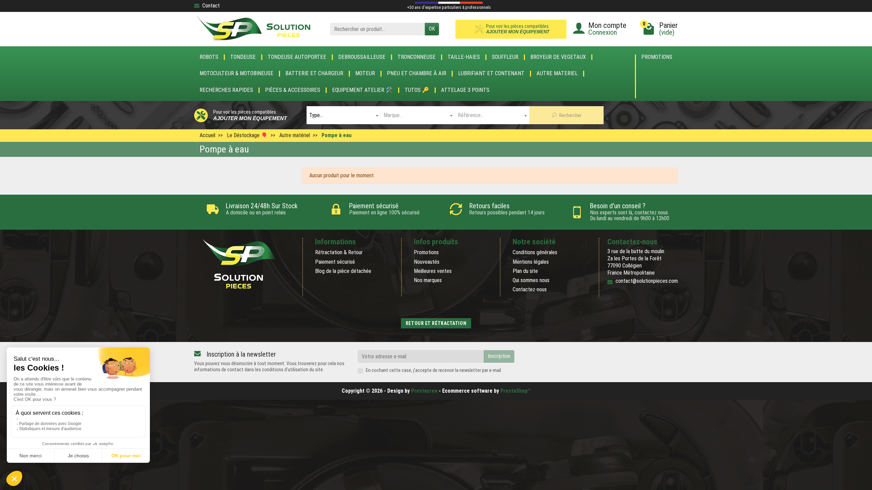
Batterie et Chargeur (314, 73)
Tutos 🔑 (417, 90)
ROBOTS (209, 57)
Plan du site (525, 271)
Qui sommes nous (531, 280)
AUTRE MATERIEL (557, 73)
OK (432, 29)
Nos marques (428, 280)
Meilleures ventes (433, 271)
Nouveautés (426, 262)
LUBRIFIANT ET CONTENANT (491, 73)
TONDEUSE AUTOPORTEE (297, 57)
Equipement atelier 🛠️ (362, 90)
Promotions (656, 57)
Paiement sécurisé (335, 262)
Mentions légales (531, 262)
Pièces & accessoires (292, 90)
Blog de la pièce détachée (343, 271)
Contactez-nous (530, 289)
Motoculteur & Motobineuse (237, 73)
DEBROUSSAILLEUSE (362, 57)
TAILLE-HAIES (464, 57)
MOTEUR (365, 73)
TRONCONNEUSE (417, 57)
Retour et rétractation (436, 323)
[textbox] (344, 115)
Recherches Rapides (226, 90)
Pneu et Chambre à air (416, 73)
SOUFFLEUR (505, 57)
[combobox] (344, 115)
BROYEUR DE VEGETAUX (558, 57)
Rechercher (569, 115)
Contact (211, 5)
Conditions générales (535, 252)
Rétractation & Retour (339, 252)
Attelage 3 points (465, 90)
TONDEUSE (243, 57)
